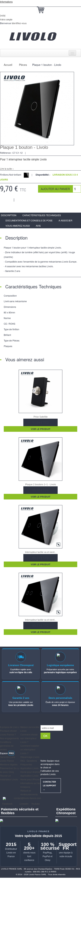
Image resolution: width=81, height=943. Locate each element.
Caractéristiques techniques (41, 215)
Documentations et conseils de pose (29, 220)
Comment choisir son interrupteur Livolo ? (29, 738)
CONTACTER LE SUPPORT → (49, 785)
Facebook (7, 803)
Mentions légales (9, 764)
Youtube (35, 803)
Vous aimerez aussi (17, 225)
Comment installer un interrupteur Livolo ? (29, 749)
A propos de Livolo (9, 727)
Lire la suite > (7, 168)
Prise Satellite (41, 416)
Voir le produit (40, 429)
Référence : (6, 152)
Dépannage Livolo (29, 756)
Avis (38, 225)
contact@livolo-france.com (27, 798)
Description (8, 215)
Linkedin (23, 803)
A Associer (65, 220)
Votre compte (6, 19)
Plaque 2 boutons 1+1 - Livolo (40, 484)
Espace (7, 753)
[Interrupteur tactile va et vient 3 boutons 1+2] (40, 526)
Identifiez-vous (19, 23)
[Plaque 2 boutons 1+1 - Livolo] (40, 458)
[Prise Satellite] (40, 390)
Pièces (23, 65)
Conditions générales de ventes (7, 745)
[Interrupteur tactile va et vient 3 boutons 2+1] (40, 594)
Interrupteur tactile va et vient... (40, 552)
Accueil (8, 65)
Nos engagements (9, 738)
